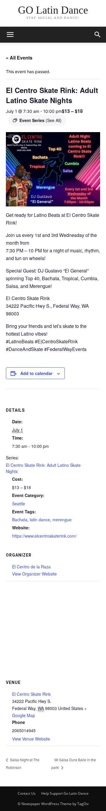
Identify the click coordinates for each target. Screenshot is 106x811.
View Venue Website (31, 739)
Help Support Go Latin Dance (65, 793)
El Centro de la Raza (31, 567)
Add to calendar (36, 373)
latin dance (40, 519)
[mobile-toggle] (10, 35)
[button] (98, 35)
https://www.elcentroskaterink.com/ (44, 536)
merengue (62, 519)
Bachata (19, 519)
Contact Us (27, 793)
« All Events (19, 57)
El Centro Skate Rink (31, 694)
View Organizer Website (34, 574)
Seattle (18, 504)
